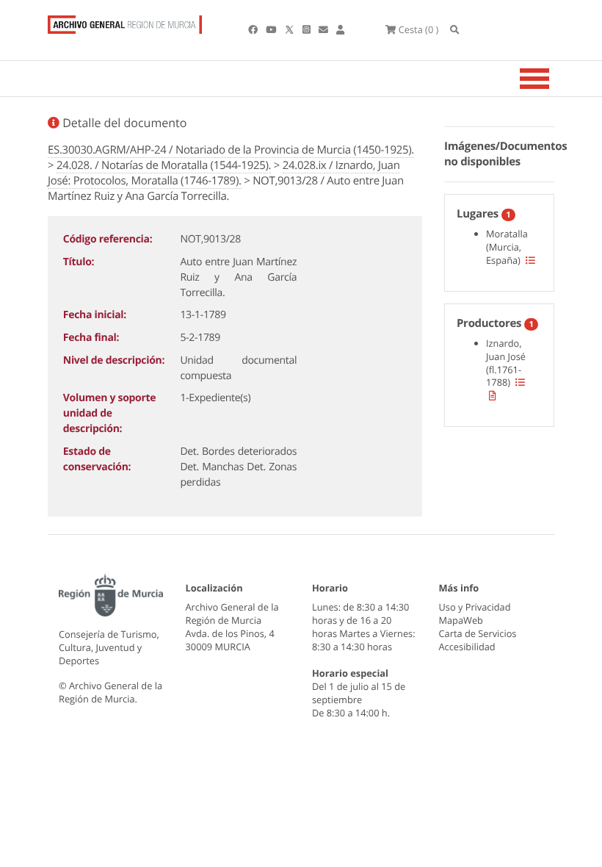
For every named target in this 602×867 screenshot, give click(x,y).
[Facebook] (254, 29)
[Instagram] (307, 29)
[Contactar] (324, 29)
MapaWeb (461, 620)
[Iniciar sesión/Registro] (340, 29)
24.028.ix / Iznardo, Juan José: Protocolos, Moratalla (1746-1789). (224, 173)
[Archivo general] (125, 21)
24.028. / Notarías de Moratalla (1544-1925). (164, 165)
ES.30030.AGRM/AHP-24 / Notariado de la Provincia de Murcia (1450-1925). (231, 150)
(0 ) (418, 29)
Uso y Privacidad (475, 607)
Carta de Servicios (478, 633)
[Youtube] (272, 29)
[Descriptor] (492, 395)
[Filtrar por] (530, 260)
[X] (291, 29)
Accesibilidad (467, 646)
